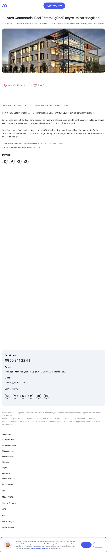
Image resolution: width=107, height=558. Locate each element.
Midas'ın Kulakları (9, 445)
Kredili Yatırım (8, 527)
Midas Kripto (7, 497)
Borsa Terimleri (8, 457)
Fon (3, 490)
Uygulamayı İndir (54, 5)
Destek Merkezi (8, 440)
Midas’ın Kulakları (23, 23)
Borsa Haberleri (41, 23)
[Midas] (5, 5)
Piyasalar (5, 462)
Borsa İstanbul (8, 478)
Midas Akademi (8, 451)
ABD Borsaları (8, 484)
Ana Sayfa (7, 23)
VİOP (4, 509)
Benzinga (36, 147)
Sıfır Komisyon (8, 521)
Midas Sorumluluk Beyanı (54, 143)
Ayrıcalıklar (6, 473)
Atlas (4, 515)
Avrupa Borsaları (9, 503)
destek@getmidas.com (15, 382)
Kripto (4, 468)
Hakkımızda (6, 434)
